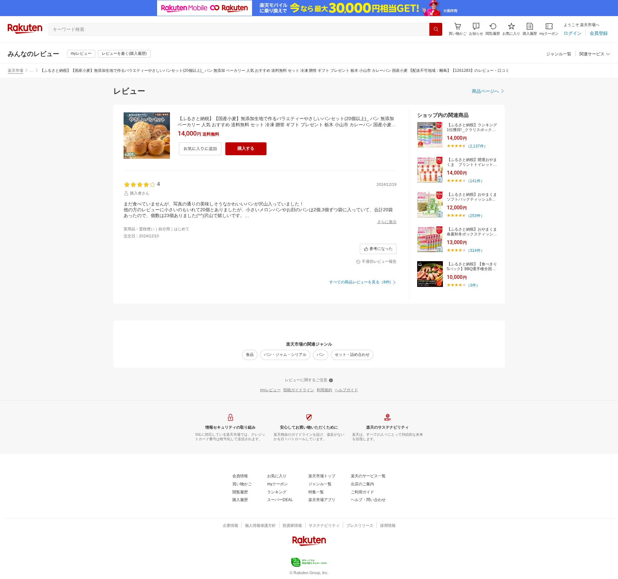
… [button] (31, 70)
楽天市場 (15, 70)
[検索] (435, 29)
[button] (476, 29)
